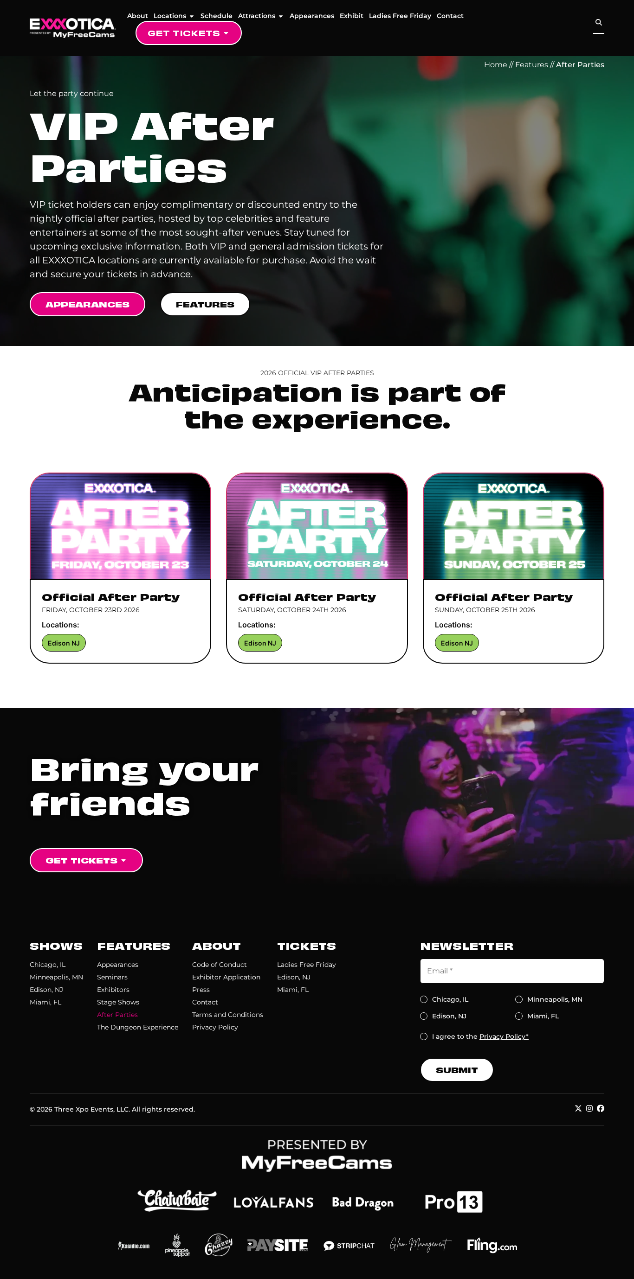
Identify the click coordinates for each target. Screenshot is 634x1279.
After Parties (117, 1014)
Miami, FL (45, 1002)
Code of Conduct (219, 964)
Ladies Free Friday (400, 16)
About (137, 16)
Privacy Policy (215, 1027)
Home (495, 64)
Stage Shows (118, 1002)
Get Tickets (184, 32)
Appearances (312, 16)
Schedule (217, 16)
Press (201, 989)
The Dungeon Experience (137, 1027)
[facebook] (600, 1108)
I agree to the (480, 1036)
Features (531, 64)
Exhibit (351, 16)
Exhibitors (113, 989)
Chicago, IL (47, 964)
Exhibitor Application (226, 977)
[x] (578, 1108)
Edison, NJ (46, 989)
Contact (450, 16)
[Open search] (598, 22)
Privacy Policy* (504, 1036)
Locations (170, 16)
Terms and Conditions (227, 1014)
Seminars (112, 977)
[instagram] (589, 1108)
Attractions (256, 16)
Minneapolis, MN (56, 977)
